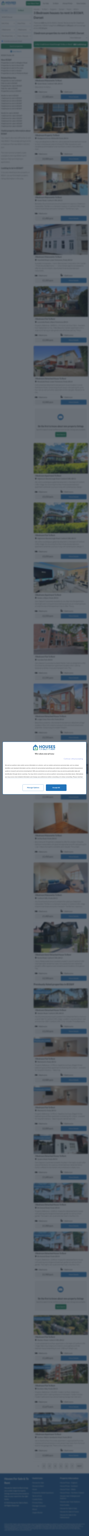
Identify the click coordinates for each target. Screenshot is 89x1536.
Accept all (56, 788)
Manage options (33, 788)
